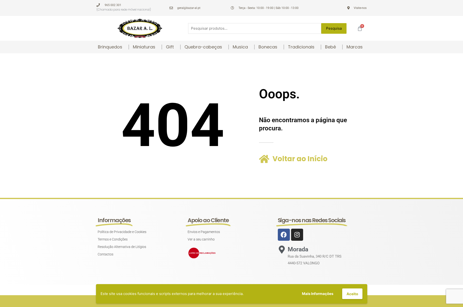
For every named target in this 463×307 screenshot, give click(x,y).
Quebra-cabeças (203, 47)
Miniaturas (144, 47)
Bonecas (268, 47)
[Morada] (282, 250)
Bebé (330, 47)
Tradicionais (301, 47)
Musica (240, 47)
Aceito (352, 294)
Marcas (355, 47)
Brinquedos (110, 47)
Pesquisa (334, 28)
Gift (170, 47)
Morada (298, 249)
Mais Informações (317, 293)
